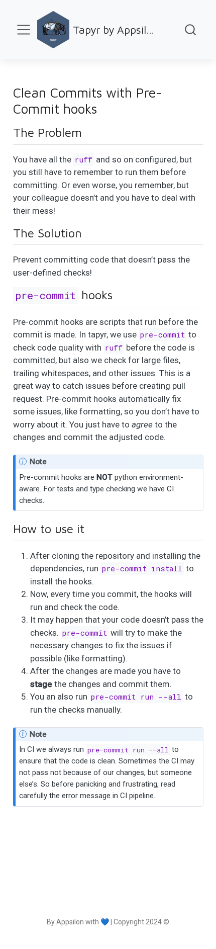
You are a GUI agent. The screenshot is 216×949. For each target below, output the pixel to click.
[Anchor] (90, 131)
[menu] (23, 29)
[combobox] (191, 30)
